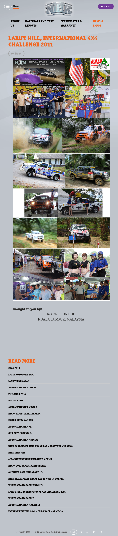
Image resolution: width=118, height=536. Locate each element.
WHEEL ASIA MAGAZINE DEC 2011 (26, 485)
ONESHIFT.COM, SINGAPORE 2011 (26, 472)
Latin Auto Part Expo (21, 374)
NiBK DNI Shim (16, 452)
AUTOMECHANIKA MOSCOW (23, 439)
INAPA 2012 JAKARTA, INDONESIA (27, 465)
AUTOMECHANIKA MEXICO (22, 407)
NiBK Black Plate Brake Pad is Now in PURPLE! (36, 478)
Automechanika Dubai (22, 387)
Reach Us (106, 6)
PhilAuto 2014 (17, 394)
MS (101, 532)
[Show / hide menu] (8, 6)
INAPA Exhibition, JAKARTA (24, 413)
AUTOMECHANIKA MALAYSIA (24, 504)
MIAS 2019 (14, 368)
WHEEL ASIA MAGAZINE (21, 498)
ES (87, 532)
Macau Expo (15, 400)
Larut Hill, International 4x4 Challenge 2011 (37, 491)
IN (94, 532)
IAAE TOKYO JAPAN (18, 381)
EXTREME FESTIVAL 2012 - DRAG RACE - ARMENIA (35, 511)
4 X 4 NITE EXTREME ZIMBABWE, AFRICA (30, 459)
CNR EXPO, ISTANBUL (20, 433)
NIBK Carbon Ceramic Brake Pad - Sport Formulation (40, 446)
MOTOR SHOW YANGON (20, 420)
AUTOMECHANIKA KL (20, 426)
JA (81, 532)
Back (18, 53)
